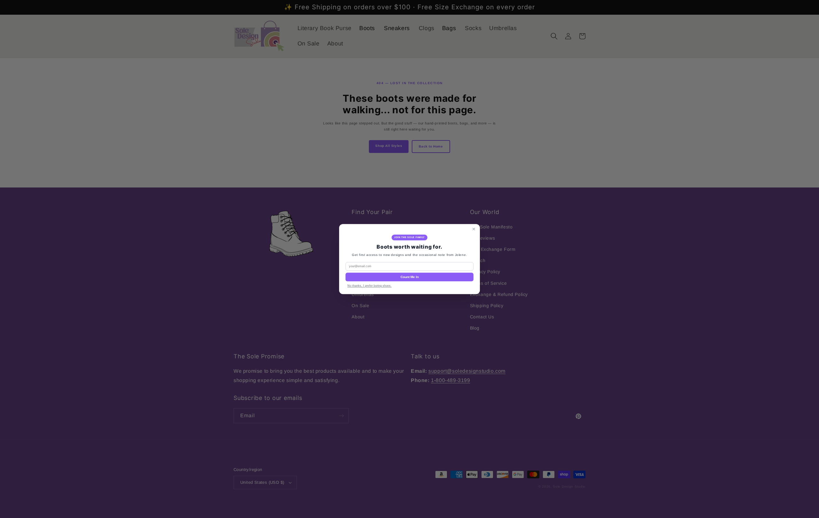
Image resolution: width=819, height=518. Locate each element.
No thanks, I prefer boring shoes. (369, 285)
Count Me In (410, 277)
